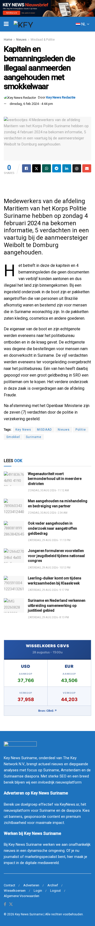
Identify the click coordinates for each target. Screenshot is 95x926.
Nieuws (21, 39)
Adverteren (31, 885)
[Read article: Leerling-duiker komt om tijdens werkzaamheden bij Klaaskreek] (14, 583)
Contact (9, 885)
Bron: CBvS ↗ (47, 710)
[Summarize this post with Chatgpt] (76, 168)
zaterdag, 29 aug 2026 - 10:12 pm (49, 567)
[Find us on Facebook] (5, 904)
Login (38, 890)
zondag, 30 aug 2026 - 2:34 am (47, 512)
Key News (23, 429)
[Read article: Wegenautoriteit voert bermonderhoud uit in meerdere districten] (14, 479)
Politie (80, 429)
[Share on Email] (86, 168)
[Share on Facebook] (26, 168)
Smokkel (13, 437)
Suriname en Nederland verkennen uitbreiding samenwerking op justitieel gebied (56, 605)
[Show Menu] (6, 24)
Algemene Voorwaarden (21, 896)
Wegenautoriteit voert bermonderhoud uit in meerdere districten (55, 479)
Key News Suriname (29, 914)
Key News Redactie (60, 97)
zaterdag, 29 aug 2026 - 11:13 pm (49, 540)
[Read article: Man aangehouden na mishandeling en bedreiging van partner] (14, 506)
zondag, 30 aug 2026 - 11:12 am (48, 490)
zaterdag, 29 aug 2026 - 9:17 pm (48, 590)
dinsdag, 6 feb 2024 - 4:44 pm (31, 104)
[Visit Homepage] (33, 24)
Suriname (33, 437)
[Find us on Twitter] (11, 904)
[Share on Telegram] (56, 168)
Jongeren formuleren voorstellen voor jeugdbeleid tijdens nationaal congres (56, 556)
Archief (52, 885)
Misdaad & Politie (43, 39)
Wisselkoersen (15, 890)
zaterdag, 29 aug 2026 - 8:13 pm (48, 617)
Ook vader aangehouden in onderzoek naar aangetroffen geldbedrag (52, 528)
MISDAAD (44, 429)
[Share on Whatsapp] (46, 168)
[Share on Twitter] (36, 168)
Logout (55, 890)
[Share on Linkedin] (66, 168)
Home (8, 39)
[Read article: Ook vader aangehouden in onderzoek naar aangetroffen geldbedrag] (14, 528)
